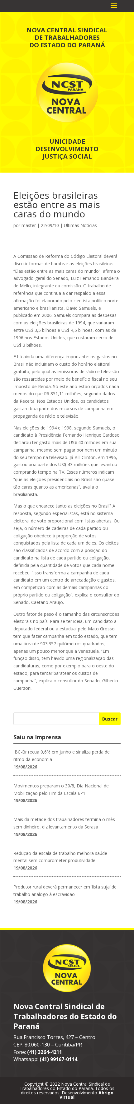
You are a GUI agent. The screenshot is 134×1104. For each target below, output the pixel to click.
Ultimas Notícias (80, 225)
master (29, 225)
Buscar (109, 719)
